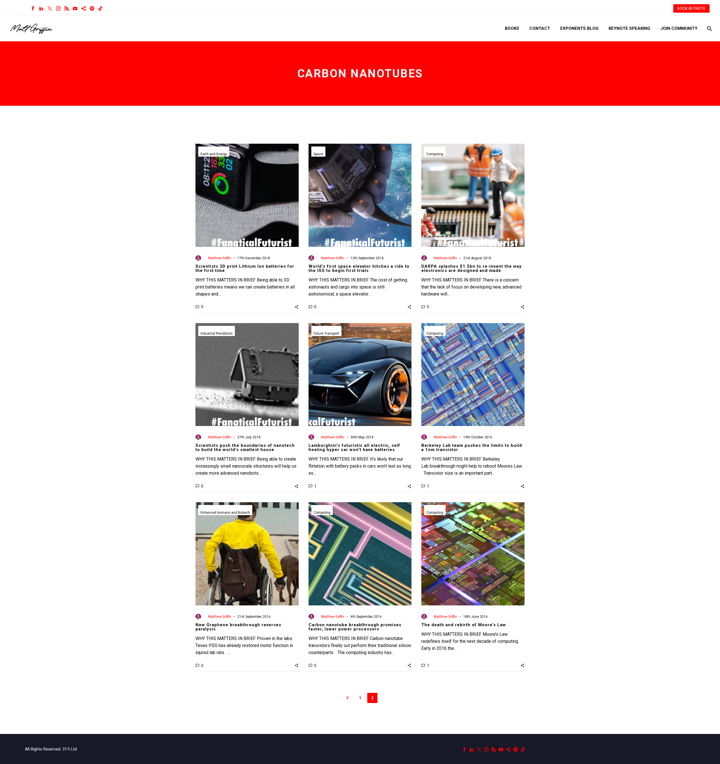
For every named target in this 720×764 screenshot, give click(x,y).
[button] (296, 306)
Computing (434, 154)
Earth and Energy (214, 154)
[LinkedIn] (41, 8)
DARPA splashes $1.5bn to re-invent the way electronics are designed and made (471, 268)
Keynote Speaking (629, 28)
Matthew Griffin (219, 258)
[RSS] (66, 8)
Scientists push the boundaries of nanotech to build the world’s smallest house (245, 447)
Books (512, 28)
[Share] (83, 8)
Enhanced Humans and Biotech (225, 513)
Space (318, 154)
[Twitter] (50, 8)
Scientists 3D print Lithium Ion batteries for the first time (244, 268)
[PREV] (348, 698)
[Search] (708, 28)
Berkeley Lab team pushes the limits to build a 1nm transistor (471, 447)
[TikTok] (100, 8)
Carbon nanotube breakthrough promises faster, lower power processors (355, 627)
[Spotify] (92, 8)
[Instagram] (58, 8)
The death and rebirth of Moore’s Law (463, 624)
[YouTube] (75, 8)
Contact (539, 28)
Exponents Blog (579, 28)
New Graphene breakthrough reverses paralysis (238, 627)
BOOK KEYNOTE (691, 8)
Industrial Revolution (217, 333)
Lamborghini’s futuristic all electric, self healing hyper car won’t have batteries (354, 447)
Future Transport (326, 333)
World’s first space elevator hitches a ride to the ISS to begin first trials (359, 268)
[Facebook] (33, 8)
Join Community (679, 28)
